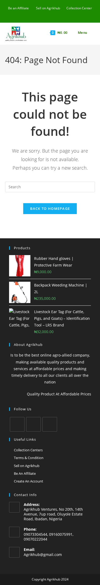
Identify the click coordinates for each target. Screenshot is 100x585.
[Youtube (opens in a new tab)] (45, 13)
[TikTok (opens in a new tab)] (57, 13)
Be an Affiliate (18, 8)
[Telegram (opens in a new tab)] (62, 13)
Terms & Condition (28, 457)
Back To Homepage (50, 208)
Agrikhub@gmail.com (43, 554)
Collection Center (79, 8)
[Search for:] (91, 33)
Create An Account (28, 481)
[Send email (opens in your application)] (51, 13)
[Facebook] (17, 424)
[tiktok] (49, 424)
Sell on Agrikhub (48, 8)
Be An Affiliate (25, 473)
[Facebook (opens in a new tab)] (38, 13)
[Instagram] (33, 424)
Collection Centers (28, 450)
